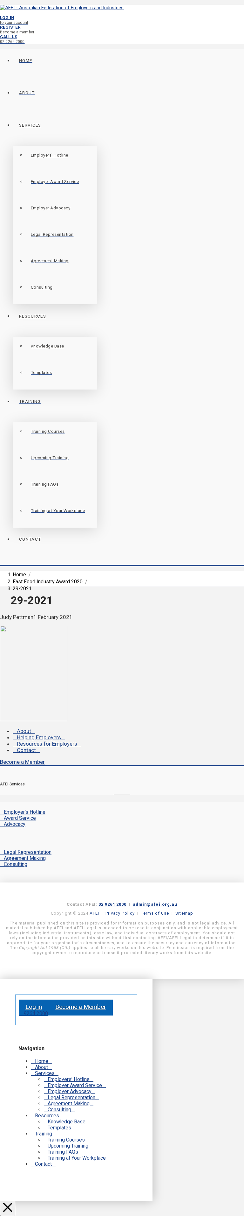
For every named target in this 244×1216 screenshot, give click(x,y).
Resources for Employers (47, 744)
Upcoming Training (68, 1146)
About (24, 731)
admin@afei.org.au (155, 904)
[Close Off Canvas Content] (7, 1208)
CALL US (12, 39)
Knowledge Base (66, 1122)
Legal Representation (27, 852)
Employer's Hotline (24, 812)
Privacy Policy (119, 913)
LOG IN (14, 20)
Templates (59, 1128)
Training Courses (66, 1140)
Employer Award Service (75, 1085)
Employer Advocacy (70, 1091)
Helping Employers (39, 737)
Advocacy (14, 824)
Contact (26, 750)
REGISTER (17, 29)
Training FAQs (63, 1152)
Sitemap (184, 913)
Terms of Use (155, 913)
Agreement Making (25, 858)
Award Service (20, 818)
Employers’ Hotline (69, 1079)
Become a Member (22, 762)
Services (45, 1073)
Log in (33, 1006)
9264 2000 (35, 1013)
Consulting (15, 864)
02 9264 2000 (112, 904)
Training (43, 1134)
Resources (47, 1116)
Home (41, 1061)
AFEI (94, 913)
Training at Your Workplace (77, 1158)
